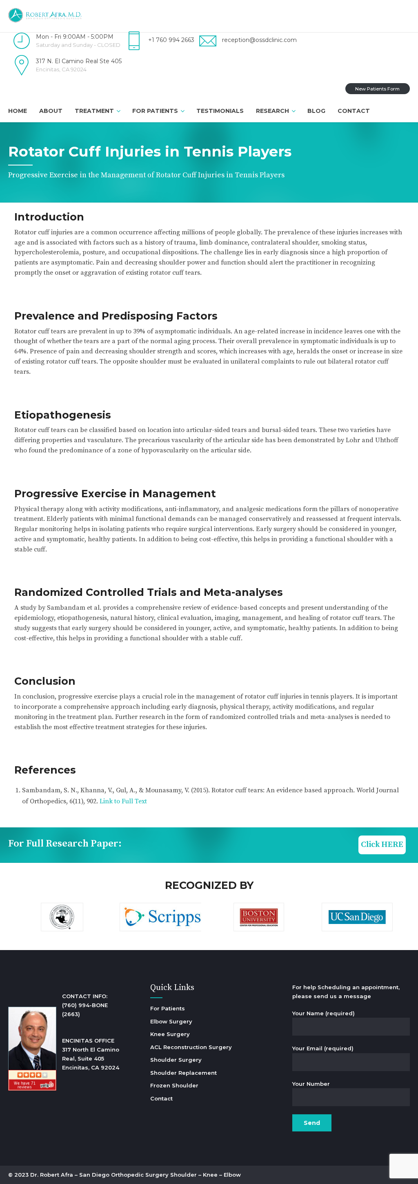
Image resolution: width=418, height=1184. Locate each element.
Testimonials (220, 111)
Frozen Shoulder (174, 1085)
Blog (316, 111)
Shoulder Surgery (176, 1059)
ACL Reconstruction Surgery (191, 1047)
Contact (354, 111)
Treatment (94, 111)
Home (17, 111)
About (50, 111)
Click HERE (382, 845)
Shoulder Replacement (183, 1072)
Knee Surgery (170, 1034)
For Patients (155, 111)
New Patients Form (377, 89)
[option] (62, 918)
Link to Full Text (123, 801)
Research (272, 111)
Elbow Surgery (171, 1021)
